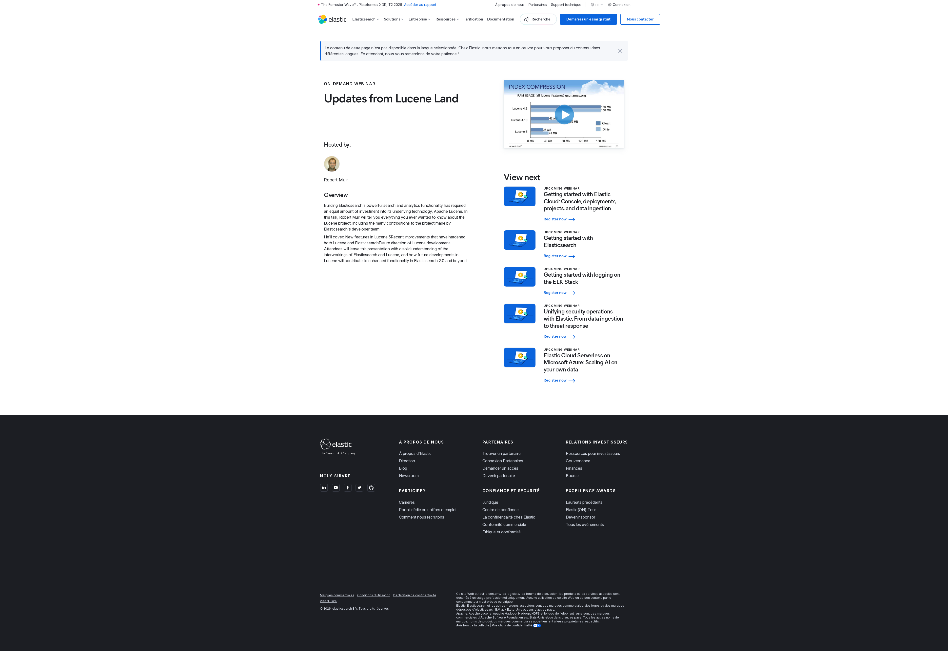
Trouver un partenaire (501, 453)
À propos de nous (510, 4)
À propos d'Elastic (415, 453)
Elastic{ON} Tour (581, 509)
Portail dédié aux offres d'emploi (427, 509)
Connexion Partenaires (502, 460)
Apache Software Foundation (501, 617)
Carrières (407, 502)
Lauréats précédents (584, 502)
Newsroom (409, 475)
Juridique (490, 502)
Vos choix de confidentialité (512, 625)
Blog (403, 468)
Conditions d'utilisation (373, 595)
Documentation (500, 19)
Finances (574, 468)
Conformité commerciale (504, 524)
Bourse (572, 475)
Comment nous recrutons (421, 517)
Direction (407, 460)
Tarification (473, 19)
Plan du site (328, 601)
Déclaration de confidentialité (414, 595)
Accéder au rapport (420, 4)
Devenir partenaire (498, 475)
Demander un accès (500, 468)
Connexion (622, 5)
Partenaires (538, 4)
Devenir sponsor (580, 517)
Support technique (566, 4)
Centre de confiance (500, 509)
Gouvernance (578, 460)
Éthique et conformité (501, 531)
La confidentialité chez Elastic (508, 517)
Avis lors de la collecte (472, 625)
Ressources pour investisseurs (593, 453)
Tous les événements (585, 524)
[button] (620, 51)
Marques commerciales (337, 595)
